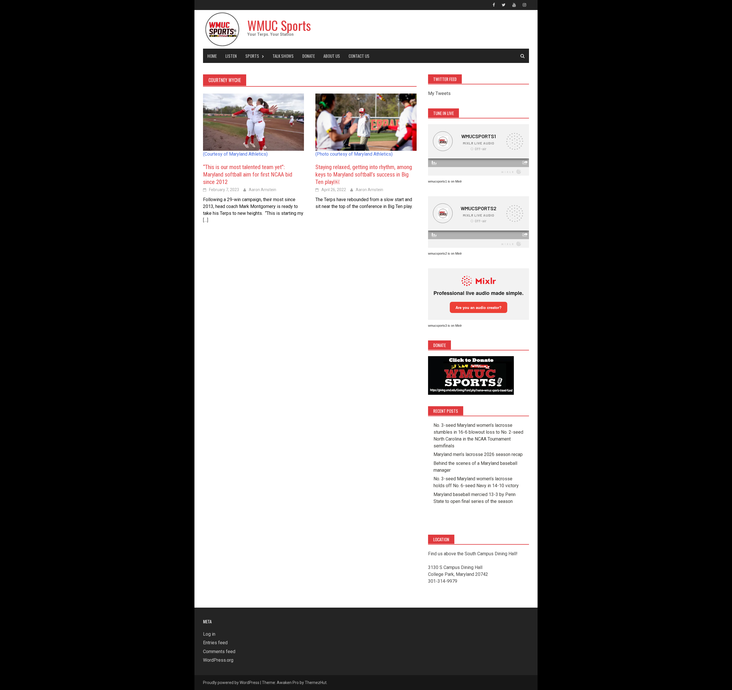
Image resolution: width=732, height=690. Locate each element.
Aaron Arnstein (262, 189)
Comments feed (219, 651)
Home (212, 56)
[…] (205, 220)
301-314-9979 (442, 581)
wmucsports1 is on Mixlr (445, 181)
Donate (308, 56)
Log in (209, 634)
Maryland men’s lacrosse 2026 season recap (478, 454)
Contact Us (359, 56)
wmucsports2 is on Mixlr (445, 253)
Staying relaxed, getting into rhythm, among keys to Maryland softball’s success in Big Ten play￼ (363, 174)
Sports (252, 56)
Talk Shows (283, 56)
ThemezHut (316, 682)
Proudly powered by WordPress (231, 682)
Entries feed (215, 642)
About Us (331, 56)
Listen (231, 56)
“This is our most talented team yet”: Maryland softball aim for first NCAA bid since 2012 (247, 174)
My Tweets (439, 93)
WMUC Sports (279, 25)
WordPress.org (218, 660)
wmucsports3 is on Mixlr (445, 325)
